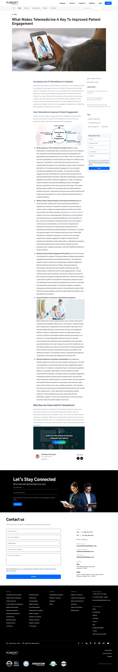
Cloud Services (10, 616)
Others (51, 604)
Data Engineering (33, 594)
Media (45, 8)
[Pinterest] (90, 643)
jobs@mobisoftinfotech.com (85, 557)
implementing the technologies (42, 422)
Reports (26, 8)
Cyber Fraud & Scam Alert (99, 634)
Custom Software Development (14, 604)
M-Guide (53, 8)
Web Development (11, 619)
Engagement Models (98, 627)
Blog (19, 8)
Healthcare (52, 601)
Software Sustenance (12, 610)
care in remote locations (74, 212)
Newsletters (36, 8)
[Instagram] (95, 643)
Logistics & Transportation (78, 598)
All (14, 8)
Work (100, 3)
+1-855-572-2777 (99, 594)
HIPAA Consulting (33, 613)
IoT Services (9, 626)
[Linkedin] (86, 643)
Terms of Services (107, 653)
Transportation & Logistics (56, 594)
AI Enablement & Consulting (13, 594)
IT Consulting (32, 626)
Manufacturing (75, 610)
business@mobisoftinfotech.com (87, 546)
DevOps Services (10, 623)
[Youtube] (108, 643)
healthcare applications (94, 119)
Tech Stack (95, 618)
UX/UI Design (32, 598)
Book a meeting (82, 539)
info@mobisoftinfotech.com (85, 551)
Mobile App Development (13, 613)
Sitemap (109, 656)
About (94, 609)
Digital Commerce (34, 604)
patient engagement (93, 126)
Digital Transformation (12, 607)
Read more (44, 459)
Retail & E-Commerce (55, 598)
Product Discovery (11, 601)
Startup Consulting (34, 619)
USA (85, 532)
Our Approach (96, 612)
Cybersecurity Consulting (36, 610)
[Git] (99, 643)
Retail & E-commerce (77, 594)
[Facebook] (78, 643)
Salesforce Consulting (35, 616)
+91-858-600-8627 (100, 597)
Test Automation (33, 601)
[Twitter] (82, 643)
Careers (95, 621)
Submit (99, 168)
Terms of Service (11, 571)
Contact (108, 3)
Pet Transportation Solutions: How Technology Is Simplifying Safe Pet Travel (99, 105)
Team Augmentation (34, 607)
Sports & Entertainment (77, 601)
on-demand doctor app (94, 122)
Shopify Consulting (34, 623)
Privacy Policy (100, 162)
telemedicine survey (54, 91)
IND (85, 535)
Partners (95, 615)
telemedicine (104, 126)
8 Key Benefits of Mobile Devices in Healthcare (97, 92)
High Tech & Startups (76, 607)
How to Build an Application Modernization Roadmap (95, 98)
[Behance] (104, 643)
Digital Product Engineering (13, 598)
